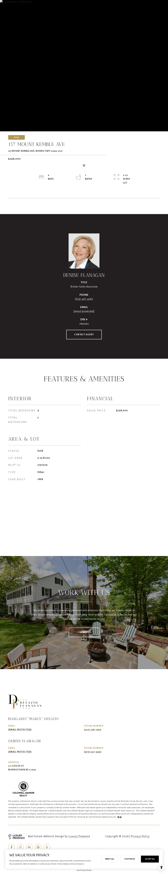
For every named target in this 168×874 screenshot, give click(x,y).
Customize (129, 859)
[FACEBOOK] (11, 847)
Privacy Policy (140, 836)
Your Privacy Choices (84, 870)
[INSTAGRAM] (20, 847)
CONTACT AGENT (84, 334)
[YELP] (47, 847)
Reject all (109, 859)
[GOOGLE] (38, 847)
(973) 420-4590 (84, 299)
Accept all (150, 859)
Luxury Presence (79, 836)
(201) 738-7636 (92, 730)
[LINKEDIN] (29, 847)
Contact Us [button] (84, 632)
